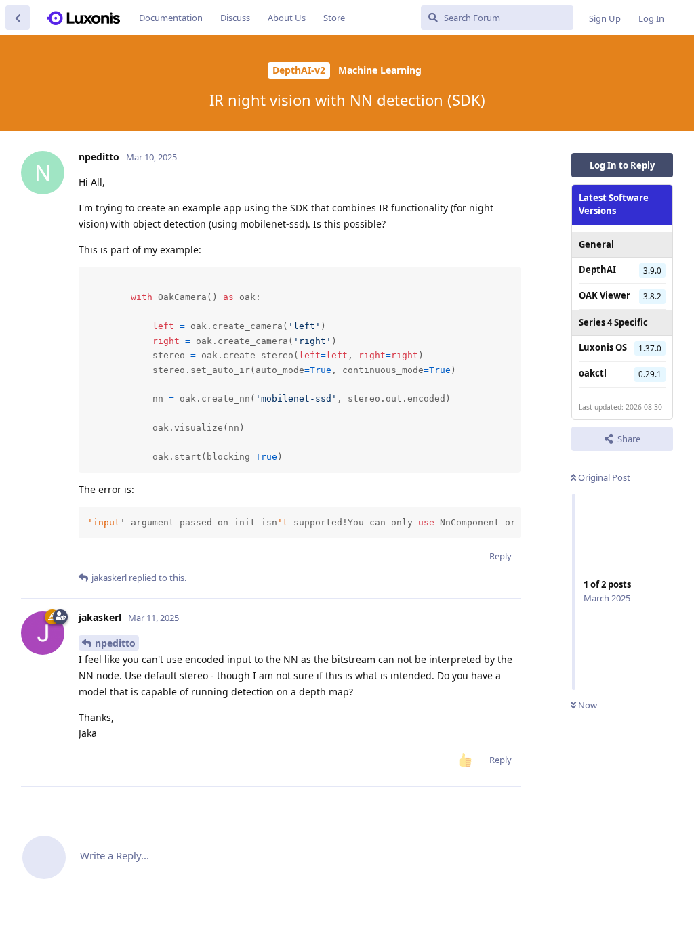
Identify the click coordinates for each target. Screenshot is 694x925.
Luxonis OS (603, 347)
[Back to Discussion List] (17, 17)
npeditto (115, 643)
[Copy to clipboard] (508, 279)
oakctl (593, 373)
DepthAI (597, 269)
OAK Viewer (604, 295)
